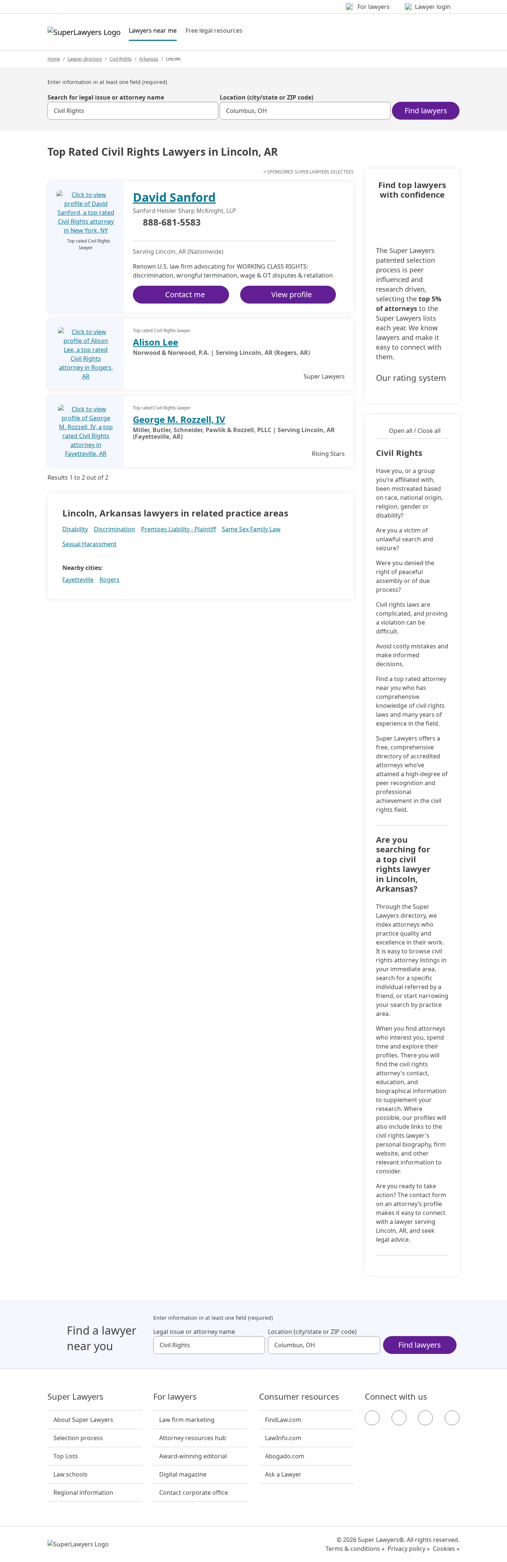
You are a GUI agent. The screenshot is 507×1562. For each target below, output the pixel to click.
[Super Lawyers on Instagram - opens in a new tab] (399, 1417)
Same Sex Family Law (251, 529)
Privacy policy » (408, 1549)
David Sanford (174, 197)
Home (54, 59)
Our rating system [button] (411, 378)
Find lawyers (426, 111)
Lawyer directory (85, 59)
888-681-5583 (172, 222)
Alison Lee (155, 342)
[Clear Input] (209, 110)
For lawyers (175, 1396)
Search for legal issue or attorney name (106, 97)
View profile (291, 294)
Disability (75, 529)
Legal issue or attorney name (194, 1332)
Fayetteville (78, 580)
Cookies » (446, 1549)
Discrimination (114, 529)
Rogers (109, 580)
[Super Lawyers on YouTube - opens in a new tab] (425, 1417)
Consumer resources (299, 1396)
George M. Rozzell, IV (179, 419)
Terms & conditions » (355, 1549)
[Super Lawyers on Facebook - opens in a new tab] (372, 1417)
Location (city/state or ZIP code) (266, 97)
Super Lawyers (76, 1396)
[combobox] (133, 111)
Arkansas (148, 59)
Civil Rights (120, 59)
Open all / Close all (415, 431)
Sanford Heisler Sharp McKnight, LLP (184, 210)
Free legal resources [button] (214, 30)
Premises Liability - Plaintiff (178, 529)
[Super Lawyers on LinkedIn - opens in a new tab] (452, 1417)
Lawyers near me (153, 30)
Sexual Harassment (89, 544)
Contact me (185, 294)
